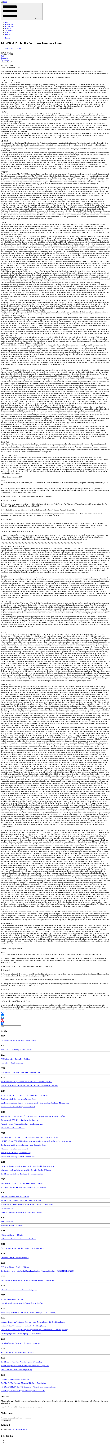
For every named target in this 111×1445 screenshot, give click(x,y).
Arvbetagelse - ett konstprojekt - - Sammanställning (18, 1040)
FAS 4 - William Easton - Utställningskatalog (16, 1370)
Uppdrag (8, 28)
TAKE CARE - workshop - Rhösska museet (16, 1050)
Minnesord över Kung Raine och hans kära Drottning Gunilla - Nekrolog (26, 1170)
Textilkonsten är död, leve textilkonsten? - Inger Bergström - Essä (23, 1145)
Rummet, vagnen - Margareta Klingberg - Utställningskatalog (22, 1124)
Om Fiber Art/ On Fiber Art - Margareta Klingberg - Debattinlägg (23, 1383)
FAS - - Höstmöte (7, 1208)
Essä (2, 56)
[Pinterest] (55, 1020)
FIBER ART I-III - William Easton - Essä (15, 1379)
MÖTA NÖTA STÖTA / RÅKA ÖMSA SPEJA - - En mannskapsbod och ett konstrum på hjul (33, 1116)
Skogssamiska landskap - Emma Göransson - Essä (18, 1157)
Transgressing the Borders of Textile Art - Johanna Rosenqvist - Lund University (28, 1313)
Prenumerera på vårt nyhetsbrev (12, 1418)
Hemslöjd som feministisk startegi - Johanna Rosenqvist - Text (22, 1303)
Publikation (5, 60)
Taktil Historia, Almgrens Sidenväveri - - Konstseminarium (21, 1200)
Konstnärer (9, 24)
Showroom (9, 30)
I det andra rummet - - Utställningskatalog (15, 1258)
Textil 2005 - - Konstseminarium (12, 1299)
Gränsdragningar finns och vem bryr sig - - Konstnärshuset (21, 1334)
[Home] (4, 2)
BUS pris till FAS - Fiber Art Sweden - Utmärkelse (18, 1239)
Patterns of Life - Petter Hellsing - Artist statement (18, 1107)
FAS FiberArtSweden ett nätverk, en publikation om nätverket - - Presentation (27, 1280)
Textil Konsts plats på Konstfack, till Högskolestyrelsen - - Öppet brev (25, 1366)
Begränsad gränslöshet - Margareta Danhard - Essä (18, 1099)
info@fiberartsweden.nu (18, 1429)
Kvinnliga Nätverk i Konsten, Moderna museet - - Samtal (20, 1343)
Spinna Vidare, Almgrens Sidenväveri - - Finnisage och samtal (22, 1183)
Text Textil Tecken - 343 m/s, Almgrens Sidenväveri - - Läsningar (23, 1187)
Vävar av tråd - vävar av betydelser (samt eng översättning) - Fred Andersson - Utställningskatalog (34, 1330)
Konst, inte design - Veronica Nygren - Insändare (17, 1352)
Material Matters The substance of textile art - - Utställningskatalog (23, 1326)
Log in (7, 38)
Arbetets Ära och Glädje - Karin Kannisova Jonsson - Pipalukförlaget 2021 (26, 1082)
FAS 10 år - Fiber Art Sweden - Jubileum (15, 1267)
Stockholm (4, 58)
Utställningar (9, 26)
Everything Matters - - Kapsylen (12, 1225)
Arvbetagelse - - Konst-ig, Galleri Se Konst (15, 1153)
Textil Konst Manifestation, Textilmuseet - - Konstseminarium (22, 1174)
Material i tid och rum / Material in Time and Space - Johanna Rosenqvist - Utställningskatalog (33, 1322)
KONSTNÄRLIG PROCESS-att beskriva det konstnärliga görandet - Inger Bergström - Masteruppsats (36, 1141)
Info (6, 23)
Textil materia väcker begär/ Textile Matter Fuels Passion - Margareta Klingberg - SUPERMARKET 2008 (37, 1271)
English (7, 34)
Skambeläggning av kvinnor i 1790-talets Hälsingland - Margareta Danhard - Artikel (29, 1137)
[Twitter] (55, 1017)
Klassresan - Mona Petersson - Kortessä (14, 1149)
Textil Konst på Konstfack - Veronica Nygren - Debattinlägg (21, 1362)
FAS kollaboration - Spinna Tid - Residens (15, 1059)
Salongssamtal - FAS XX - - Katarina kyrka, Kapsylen (19, 1120)
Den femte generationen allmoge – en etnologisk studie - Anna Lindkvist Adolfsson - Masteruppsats (35, 1103)
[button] (21, 11)
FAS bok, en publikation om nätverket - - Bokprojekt (19, 1290)
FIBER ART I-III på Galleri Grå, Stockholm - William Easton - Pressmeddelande (28, 1387)
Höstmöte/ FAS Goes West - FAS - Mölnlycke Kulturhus (20, 1072)
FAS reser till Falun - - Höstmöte (12, 1235)
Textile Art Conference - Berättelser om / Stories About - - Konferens (24, 1095)
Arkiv (7, 32)
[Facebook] (55, 1013)
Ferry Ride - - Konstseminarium (12, 1063)
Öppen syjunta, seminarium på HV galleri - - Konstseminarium (22, 1248)
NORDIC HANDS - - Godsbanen (12, 1128)
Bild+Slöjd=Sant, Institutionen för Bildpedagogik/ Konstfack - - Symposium (27, 1204)
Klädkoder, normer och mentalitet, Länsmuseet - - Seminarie (21, 1212)
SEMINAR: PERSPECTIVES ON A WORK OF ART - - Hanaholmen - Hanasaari (29, 1086)
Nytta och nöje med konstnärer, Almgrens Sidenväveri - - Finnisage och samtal (28, 1166)
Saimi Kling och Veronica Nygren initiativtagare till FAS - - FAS (23, 1391)
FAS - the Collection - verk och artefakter (15, 1197)
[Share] (55, 1023)
